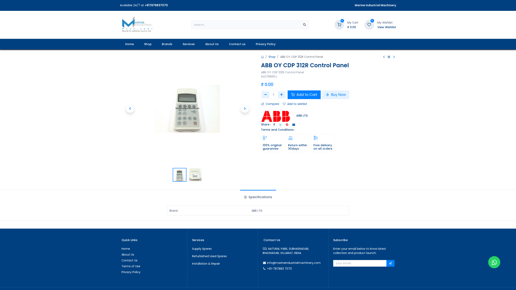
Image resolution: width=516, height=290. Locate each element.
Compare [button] (272, 104)
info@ (271, 263)
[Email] (293, 124)
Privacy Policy (131, 272)
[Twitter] (280, 124)
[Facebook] (274, 124)
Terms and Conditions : (278, 130)
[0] (339, 25)
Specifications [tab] (260, 197)
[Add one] (281, 94)
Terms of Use (131, 266)
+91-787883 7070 (279, 269)
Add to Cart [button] (306, 94)
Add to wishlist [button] (297, 104)
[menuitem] (129, 44)
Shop (272, 57)
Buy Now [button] (338, 94)
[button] (130, 109)
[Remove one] (265, 94)
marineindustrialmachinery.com (298, 263)
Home (126, 249)
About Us (128, 255)
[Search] (305, 25)
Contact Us (129, 260)
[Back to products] (389, 57)
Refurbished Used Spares (209, 256)
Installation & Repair (206, 264)
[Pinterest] (287, 124)
